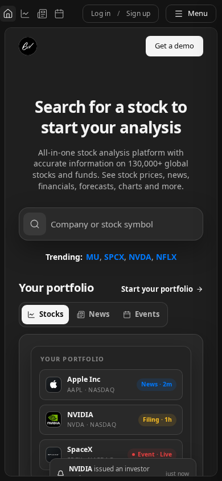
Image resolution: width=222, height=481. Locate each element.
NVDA (140, 256)
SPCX (114, 256)
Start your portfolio (157, 289)
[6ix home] (28, 46)
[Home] (8, 14)
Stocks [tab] (51, 314)
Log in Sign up (120, 13)
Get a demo (174, 45)
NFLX (166, 256)
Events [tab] (147, 314)
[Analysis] (25, 14)
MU (93, 256)
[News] (42, 14)
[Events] (59, 14)
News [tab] (99, 314)
